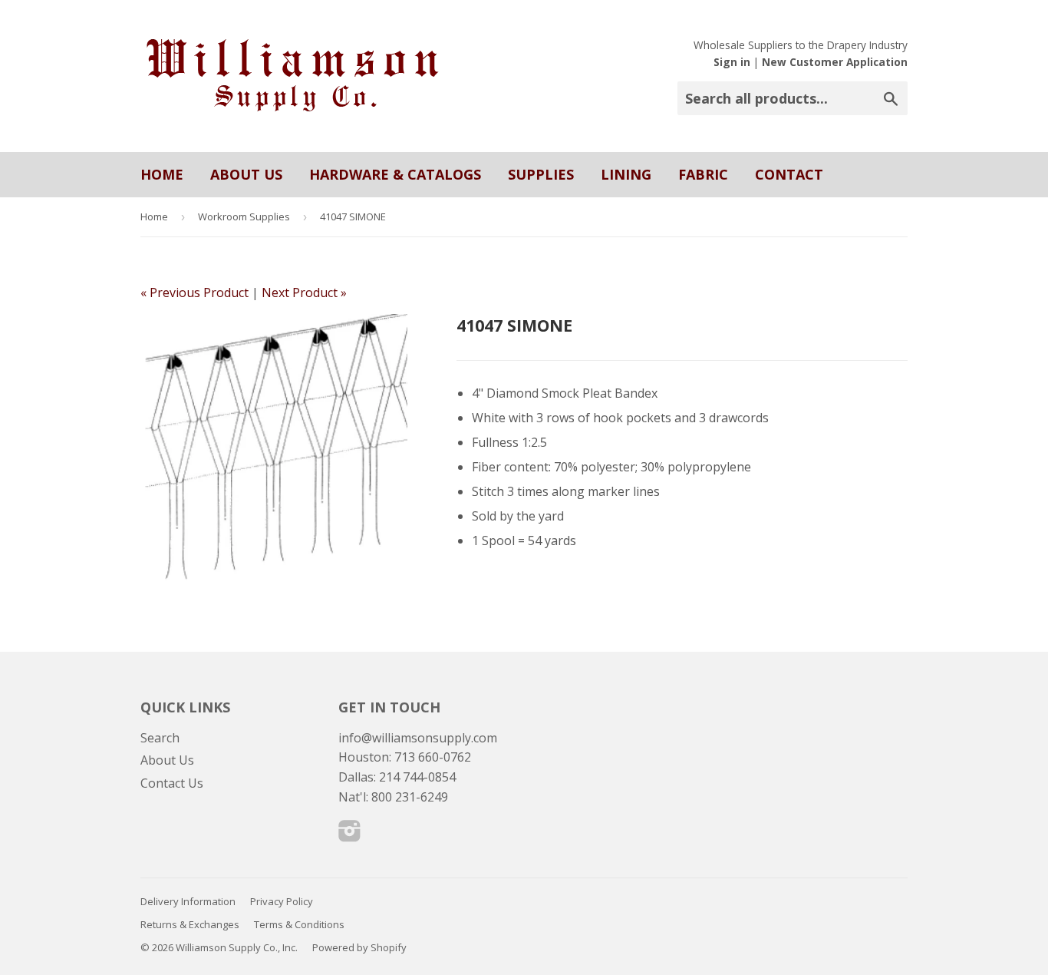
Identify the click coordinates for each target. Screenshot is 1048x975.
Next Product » (304, 292)
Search (160, 737)
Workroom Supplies (244, 216)
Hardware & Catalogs (395, 174)
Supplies (541, 174)
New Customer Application (835, 62)
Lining (626, 174)
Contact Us (171, 783)
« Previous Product (194, 292)
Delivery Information (188, 901)
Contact (789, 174)
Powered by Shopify (359, 947)
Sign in (731, 62)
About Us (246, 174)
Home (161, 174)
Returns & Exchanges (189, 924)
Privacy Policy (281, 901)
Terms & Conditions (299, 924)
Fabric (703, 174)
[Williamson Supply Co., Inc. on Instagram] (349, 835)
